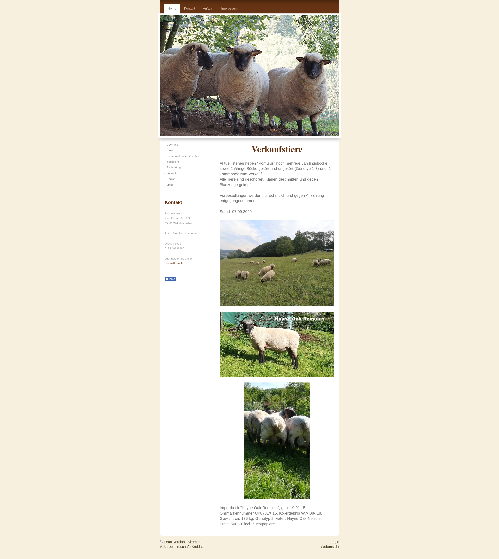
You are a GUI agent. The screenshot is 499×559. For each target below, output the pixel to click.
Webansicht (330, 547)
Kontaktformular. (175, 263)
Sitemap (194, 542)
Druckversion (174, 542)
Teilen (171, 279)
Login (335, 542)
